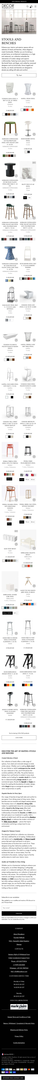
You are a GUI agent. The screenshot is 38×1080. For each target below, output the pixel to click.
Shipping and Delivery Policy (19, 1030)
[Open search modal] (27, 6)
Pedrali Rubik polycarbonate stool (28, 462)
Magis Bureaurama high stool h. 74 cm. (28, 673)
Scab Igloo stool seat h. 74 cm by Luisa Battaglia (10, 307)
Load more (19, 738)
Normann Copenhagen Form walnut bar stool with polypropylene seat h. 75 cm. (10, 225)
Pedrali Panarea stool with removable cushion (10, 506)
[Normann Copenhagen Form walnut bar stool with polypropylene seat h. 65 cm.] (28, 211)
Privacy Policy (19, 1036)
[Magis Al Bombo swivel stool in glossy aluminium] (10, 698)
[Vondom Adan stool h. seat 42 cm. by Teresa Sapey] (10, 87)
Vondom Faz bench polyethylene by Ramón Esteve (10, 346)
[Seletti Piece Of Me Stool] (28, 171)
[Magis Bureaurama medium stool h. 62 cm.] (10, 661)
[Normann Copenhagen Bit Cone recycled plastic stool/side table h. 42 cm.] (10, 253)
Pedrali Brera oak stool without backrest (28, 505)
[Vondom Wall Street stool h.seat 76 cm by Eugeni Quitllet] (10, 411)
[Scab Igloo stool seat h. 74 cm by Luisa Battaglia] (10, 294)
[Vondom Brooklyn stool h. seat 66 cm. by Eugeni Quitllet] (28, 411)
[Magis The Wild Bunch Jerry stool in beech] (28, 579)
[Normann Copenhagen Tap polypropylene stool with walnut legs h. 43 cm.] (10, 128)
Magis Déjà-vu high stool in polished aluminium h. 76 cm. (28, 639)
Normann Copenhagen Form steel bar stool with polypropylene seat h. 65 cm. (28, 712)
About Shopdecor (19, 934)
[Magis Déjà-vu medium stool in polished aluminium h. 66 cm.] (10, 627)
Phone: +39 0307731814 (19, 961)
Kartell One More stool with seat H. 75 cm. (10, 385)
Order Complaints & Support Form (19, 958)
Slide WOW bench (10, 549)
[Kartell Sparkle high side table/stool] (28, 333)
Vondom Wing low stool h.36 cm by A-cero (28, 306)
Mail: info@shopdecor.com (19, 971)
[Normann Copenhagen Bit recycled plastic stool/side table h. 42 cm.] (10, 169)
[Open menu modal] (35, 6)
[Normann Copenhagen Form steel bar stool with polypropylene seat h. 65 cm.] (28, 698)
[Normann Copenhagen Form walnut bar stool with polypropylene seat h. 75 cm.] (10, 211)
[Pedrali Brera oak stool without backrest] (28, 493)
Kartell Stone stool (28, 98)
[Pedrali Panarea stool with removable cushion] (10, 493)
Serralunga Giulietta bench (28, 554)
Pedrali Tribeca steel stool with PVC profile (10, 462)
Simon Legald (30, 839)
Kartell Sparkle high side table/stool (28, 345)
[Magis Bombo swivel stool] (28, 128)
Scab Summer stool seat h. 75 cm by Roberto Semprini (28, 265)
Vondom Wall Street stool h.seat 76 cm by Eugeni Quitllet (10, 423)
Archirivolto (18, 839)
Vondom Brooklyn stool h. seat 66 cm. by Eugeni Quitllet (28, 423)
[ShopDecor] (8, 6)
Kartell (23, 782)
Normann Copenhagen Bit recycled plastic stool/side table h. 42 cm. (10, 183)
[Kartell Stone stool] (28, 87)
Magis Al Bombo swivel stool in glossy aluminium (10, 711)
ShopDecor (14, 1057)
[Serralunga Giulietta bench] (28, 540)
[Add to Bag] (16, 633)
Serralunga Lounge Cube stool (10, 595)
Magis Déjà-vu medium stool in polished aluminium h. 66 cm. (10, 640)
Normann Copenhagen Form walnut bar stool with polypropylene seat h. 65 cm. (28, 225)
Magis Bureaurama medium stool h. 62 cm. (10, 673)
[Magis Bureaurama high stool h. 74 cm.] (28, 661)
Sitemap (19, 944)
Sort (20, 75)
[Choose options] (16, 94)
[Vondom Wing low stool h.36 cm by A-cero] (28, 294)
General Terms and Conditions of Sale (19, 1017)
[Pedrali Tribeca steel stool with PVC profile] (10, 450)
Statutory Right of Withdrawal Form (19, 954)
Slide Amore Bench (10, 822)
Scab (31, 782)
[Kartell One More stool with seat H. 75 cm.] (10, 373)
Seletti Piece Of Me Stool (28, 185)
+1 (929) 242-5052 (19, 965)
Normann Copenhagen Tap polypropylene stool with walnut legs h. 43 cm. (10, 141)
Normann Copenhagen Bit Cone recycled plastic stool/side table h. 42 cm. (10, 266)
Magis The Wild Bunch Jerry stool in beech (28, 591)
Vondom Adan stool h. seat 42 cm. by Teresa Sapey (10, 100)
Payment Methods (19, 937)
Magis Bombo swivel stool (28, 140)
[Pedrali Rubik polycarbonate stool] (28, 450)
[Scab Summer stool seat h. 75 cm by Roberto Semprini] (28, 253)
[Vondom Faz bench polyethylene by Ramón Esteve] (10, 333)
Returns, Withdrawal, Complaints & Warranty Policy (19, 1023)
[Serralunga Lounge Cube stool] (10, 581)
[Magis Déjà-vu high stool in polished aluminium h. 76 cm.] (28, 627)
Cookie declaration (19, 1043)
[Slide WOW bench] (10, 538)
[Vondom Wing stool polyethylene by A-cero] (28, 373)
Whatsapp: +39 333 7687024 (19, 968)
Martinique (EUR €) (8, 1054)
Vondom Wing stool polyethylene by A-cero (28, 385)
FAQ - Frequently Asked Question (19, 941)
